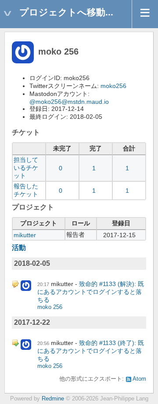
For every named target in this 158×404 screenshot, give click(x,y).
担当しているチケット (26, 167)
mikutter (25, 235)
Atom (139, 379)
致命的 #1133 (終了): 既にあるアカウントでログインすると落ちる (90, 350)
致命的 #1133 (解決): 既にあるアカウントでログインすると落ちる (90, 291)
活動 (19, 247)
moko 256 (49, 307)
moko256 (113, 85)
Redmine (53, 399)
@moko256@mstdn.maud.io (69, 101)
